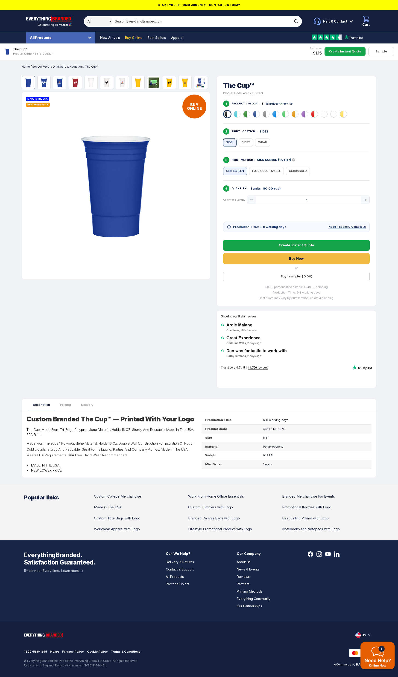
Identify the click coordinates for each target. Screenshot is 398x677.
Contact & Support (180, 569)
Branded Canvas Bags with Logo (214, 518)
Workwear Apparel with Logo (117, 529)
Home (26, 66)
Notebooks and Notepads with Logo (311, 529)
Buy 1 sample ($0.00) (296, 276)
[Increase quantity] (365, 200)
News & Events (248, 569)
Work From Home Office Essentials (216, 496)
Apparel (177, 38)
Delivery (87, 404)
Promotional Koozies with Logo (306, 507)
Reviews (243, 577)
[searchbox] (202, 21)
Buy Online (133, 38)
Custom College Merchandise (117, 496)
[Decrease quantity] (251, 200)
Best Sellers (156, 38)
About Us (244, 562)
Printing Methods (249, 591)
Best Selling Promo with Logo (305, 518)
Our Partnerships (249, 606)
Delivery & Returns (180, 562)
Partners (243, 584)
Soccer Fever (41, 66)
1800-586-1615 (35, 651)
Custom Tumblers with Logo (210, 507)
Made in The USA (108, 507)
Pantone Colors (177, 584)
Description (41, 404)
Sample (381, 51)
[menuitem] (62, 37)
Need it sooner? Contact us (347, 226)
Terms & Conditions (125, 651)
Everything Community (253, 599)
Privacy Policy (73, 651)
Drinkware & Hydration (68, 66)
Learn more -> (72, 570)
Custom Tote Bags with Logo (117, 518)
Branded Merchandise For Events (308, 496)
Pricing (65, 404)
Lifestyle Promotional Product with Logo (220, 529)
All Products (40, 37)
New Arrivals (110, 38)
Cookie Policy (97, 651)
